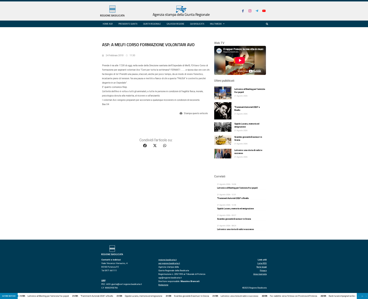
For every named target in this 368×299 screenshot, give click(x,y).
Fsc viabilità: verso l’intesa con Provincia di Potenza (289, 296)
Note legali (262, 267)
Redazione (163, 285)
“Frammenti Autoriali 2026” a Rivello (233, 198)
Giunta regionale (152, 23)
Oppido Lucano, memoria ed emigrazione (235, 208)
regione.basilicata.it (167, 259)
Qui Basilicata (197, 23)
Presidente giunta (127, 23)
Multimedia (216, 23)
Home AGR (108, 23)
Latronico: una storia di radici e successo (235, 229)
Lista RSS (262, 263)
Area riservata (260, 274)
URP (103, 280)
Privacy (263, 270)
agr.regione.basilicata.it (169, 263)
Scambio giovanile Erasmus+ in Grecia (234, 219)
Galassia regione (175, 23)
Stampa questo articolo (196, 113)
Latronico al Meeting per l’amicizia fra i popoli (237, 188)
